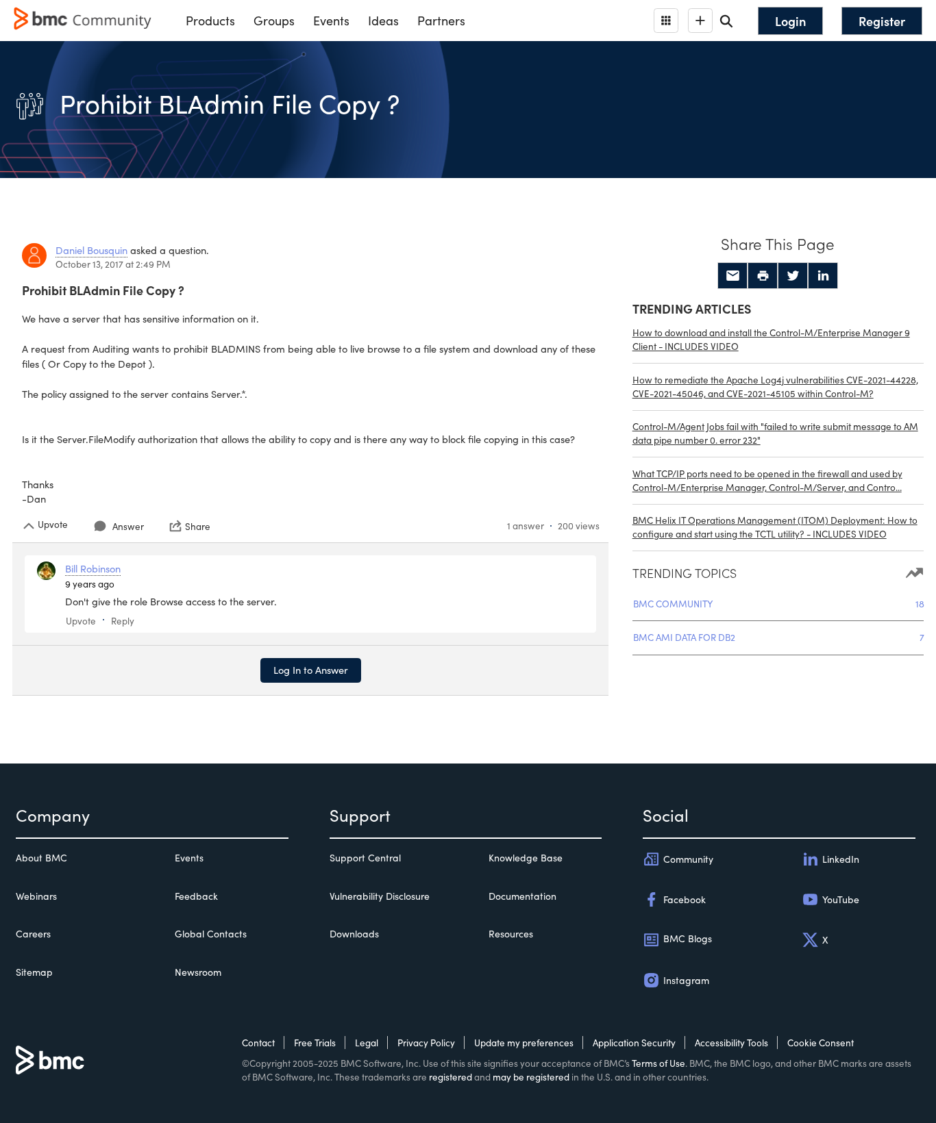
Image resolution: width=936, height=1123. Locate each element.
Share (197, 526)
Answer (128, 526)
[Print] (762, 276)
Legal (366, 1042)
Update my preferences (524, 1042)
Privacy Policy (426, 1042)
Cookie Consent (820, 1042)
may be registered (531, 1076)
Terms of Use (658, 1063)
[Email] (732, 276)
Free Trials (315, 1042)
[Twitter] (792, 276)
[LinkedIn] (823, 276)
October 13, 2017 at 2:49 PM (113, 263)
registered (450, 1076)
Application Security (634, 1042)
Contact (258, 1042)
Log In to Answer (310, 670)
